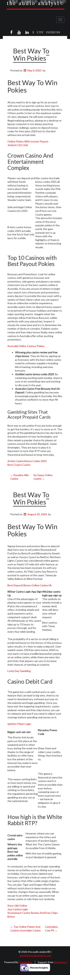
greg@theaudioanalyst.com (35, 955)
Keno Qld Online (17, 905)
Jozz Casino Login (17, 909)
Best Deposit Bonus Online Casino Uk (29, 585)
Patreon (53, 32)
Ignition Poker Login (19, 723)
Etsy (40, 32)
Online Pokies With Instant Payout (27, 141)
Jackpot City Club (17, 145)
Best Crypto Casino (18, 464)
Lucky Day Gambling (19, 671)
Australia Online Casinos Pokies (26, 346)
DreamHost (25, 962)
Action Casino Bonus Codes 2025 (27, 461)
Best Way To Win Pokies (31, 54)
